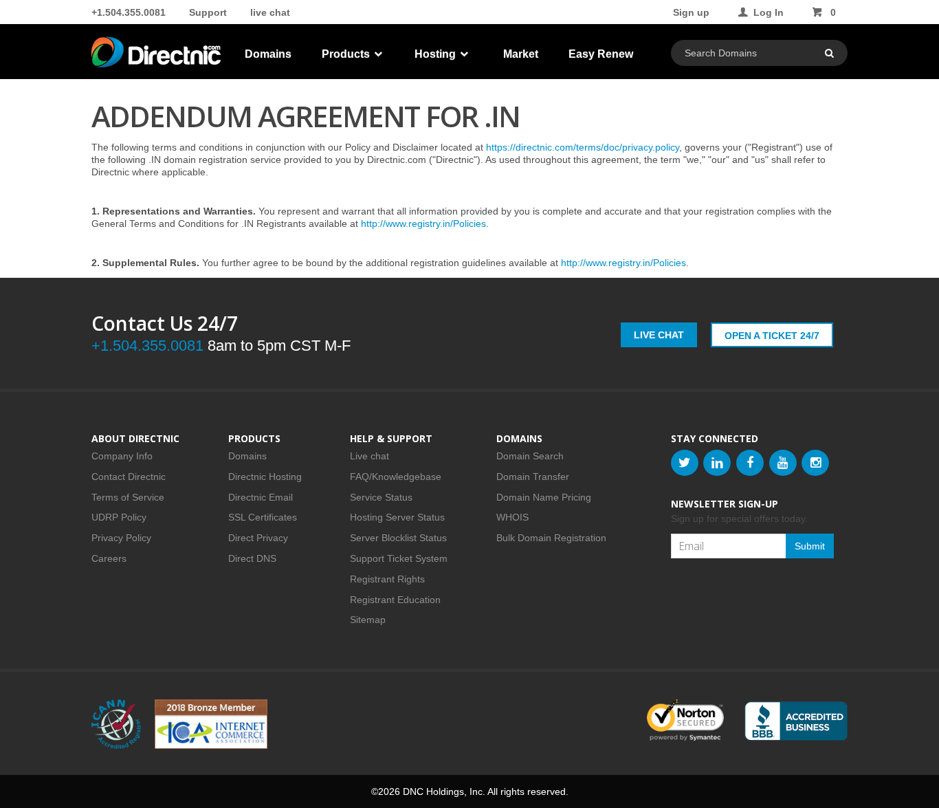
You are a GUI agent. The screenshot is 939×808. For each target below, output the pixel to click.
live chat (270, 12)
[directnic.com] (157, 55)
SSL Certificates (262, 517)
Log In (768, 12)
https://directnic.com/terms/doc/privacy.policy (582, 147)
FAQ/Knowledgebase (395, 476)
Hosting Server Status (397, 517)
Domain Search (530, 455)
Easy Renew (600, 54)
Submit (810, 546)
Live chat (369, 455)
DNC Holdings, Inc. (444, 791)
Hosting (437, 54)
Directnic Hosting (265, 476)
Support (208, 12)
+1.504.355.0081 (128, 12)
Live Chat (659, 334)
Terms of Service (127, 497)
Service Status (381, 497)
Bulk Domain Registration (551, 537)
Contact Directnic (128, 476)
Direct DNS (252, 558)
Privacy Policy (121, 537)
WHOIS (512, 517)
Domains (268, 54)
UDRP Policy (118, 517)
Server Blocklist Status (398, 537)
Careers (108, 558)
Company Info (122, 455)
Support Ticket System (399, 558)
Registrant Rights (387, 579)
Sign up (691, 12)
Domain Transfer (532, 476)
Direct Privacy (258, 537)
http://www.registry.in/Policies (423, 223)
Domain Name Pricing (543, 497)
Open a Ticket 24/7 (772, 335)
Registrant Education (395, 599)
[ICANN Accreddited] (116, 724)
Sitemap (368, 619)
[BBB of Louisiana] (796, 721)
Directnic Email (260, 497)
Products (347, 54)
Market (520, 54)
